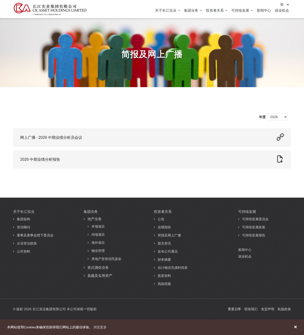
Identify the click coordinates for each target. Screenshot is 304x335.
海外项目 (98, 243)
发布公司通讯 (168, 251)
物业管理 (98, 251)
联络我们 (251, 309)
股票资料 (164, 276)
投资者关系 (215, 10)
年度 (262, 117)
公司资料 (23, 251)
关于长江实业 (166, 10)
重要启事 (234, 309)
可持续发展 (240, 10)
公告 (161, 219)
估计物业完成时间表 (173, 268)
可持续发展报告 (253, 235)
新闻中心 (264, 10)
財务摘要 (164, 259)
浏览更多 (100, 327)
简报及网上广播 (169, 235)
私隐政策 (284, 309)
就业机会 (282, 10)
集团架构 (23, 219)
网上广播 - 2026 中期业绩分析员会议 (51, 137)
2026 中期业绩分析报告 (40, 159)
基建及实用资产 (99, 276)
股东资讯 (164, 243)
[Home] (50, 9)
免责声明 (267, 309)
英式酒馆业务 (98, 267)
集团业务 (191, 10)
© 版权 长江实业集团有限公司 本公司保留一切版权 (55, 309)
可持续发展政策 (253, 227)
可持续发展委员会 (255, 219)
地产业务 (94, 219)
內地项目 (98, 234)
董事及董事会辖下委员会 (35, 235)
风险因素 (164, 284)
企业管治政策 (27, 243)
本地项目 (98, 226)
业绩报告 (164, 227)
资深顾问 (23, 227)
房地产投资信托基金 (106, 259)
